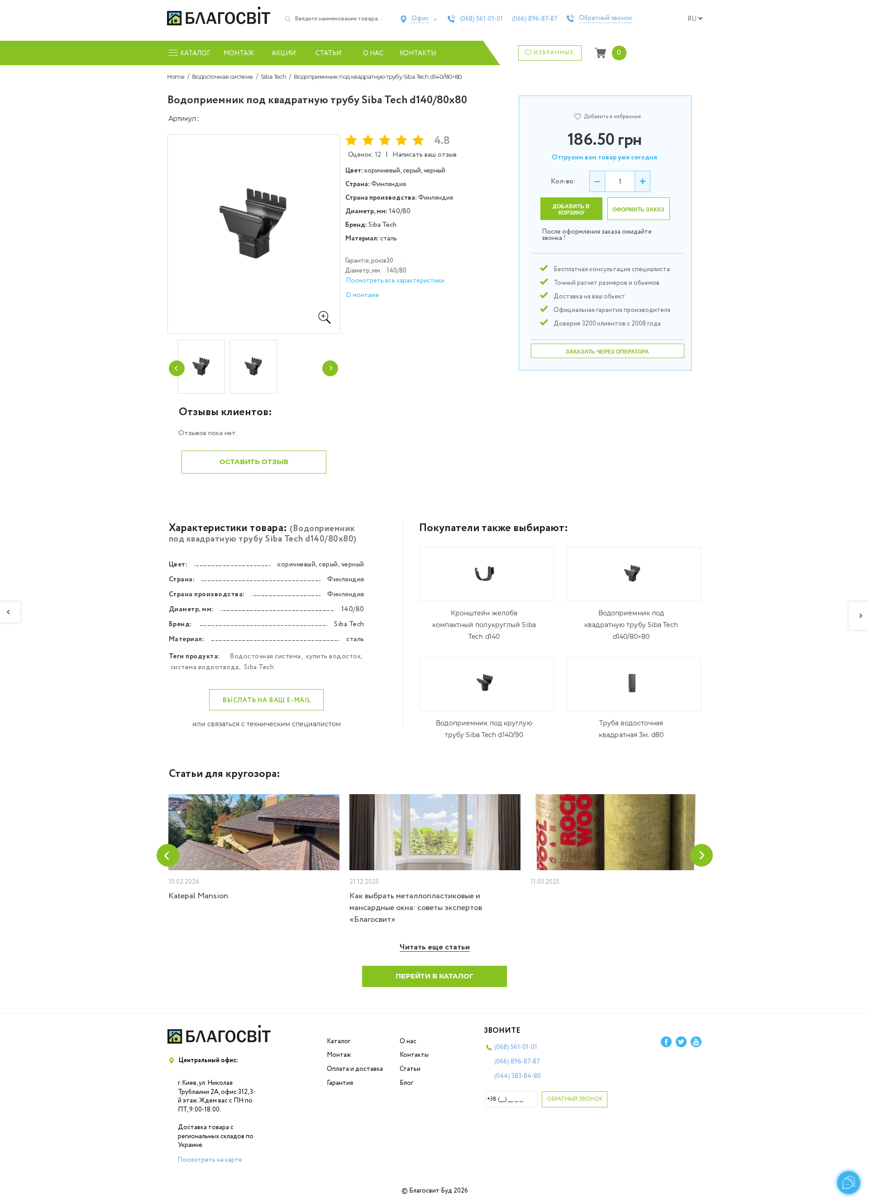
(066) (535, 19)
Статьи (328, 53)
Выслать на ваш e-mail (267, 700)
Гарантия (340, 1083)
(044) (517, 1076)
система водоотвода (205, 667)
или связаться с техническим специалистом (266, 724)
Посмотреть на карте (209, 1160)
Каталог (338, 1041)
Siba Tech (273, 76)
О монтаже (362, 295)
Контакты (418, 53)
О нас (373, 53)
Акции (284, 53)
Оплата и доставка (355, 1069)
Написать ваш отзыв (424, 154)
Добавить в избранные (612, 116)
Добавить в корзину (571, 209)
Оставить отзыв (254, 461)
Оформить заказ (638, 209)
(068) (481, 19)
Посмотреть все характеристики (395, 280)
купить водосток (333, 656)
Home (176, 76)
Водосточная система (222, 76)
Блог (406, 1083)
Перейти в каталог (434, 976)
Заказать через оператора (607, 352)
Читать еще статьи (435, 947)
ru (692, 19)
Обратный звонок (605, 18)
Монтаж (239, 53)
